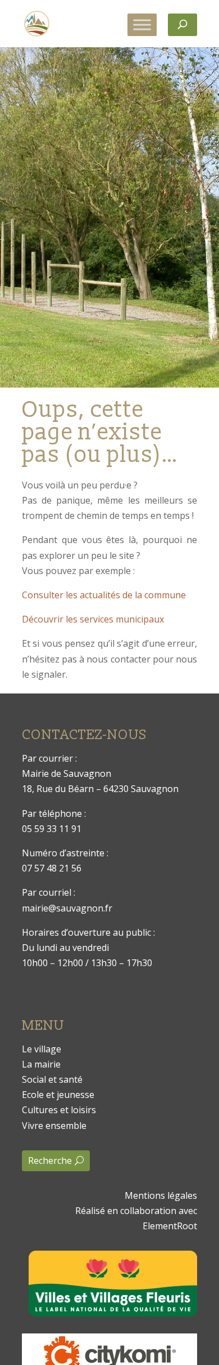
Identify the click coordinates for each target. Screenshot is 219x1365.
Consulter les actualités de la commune (104, 595)
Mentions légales (161, 1195)
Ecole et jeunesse (58, 1094)
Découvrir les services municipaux (93, 619)
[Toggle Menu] (142, 24)
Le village (41, 1049)
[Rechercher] (182, 25)
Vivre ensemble (54, 1125)
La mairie (41, 1064)
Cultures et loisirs (59, 1110)
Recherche (50, 1160)
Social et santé (52, 1079)
